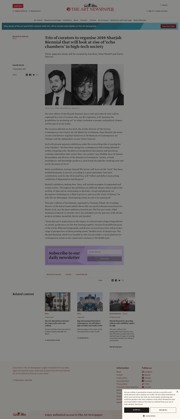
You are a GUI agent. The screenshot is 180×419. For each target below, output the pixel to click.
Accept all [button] (136, 410)
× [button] (177, 392)
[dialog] (151, 404)
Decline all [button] (163, 410)
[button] (150, 415)
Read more (139, 404)
